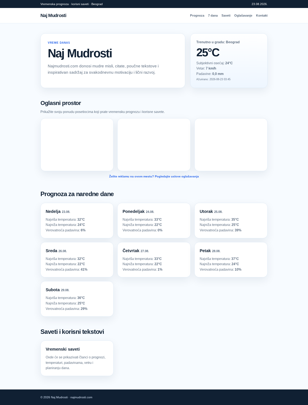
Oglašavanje (243, 15)
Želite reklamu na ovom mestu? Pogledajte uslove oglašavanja (154, 176)
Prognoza (197, 15)
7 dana (213, 15)
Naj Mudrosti (53, 15)
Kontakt (262, 15)
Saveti (225, 15)
